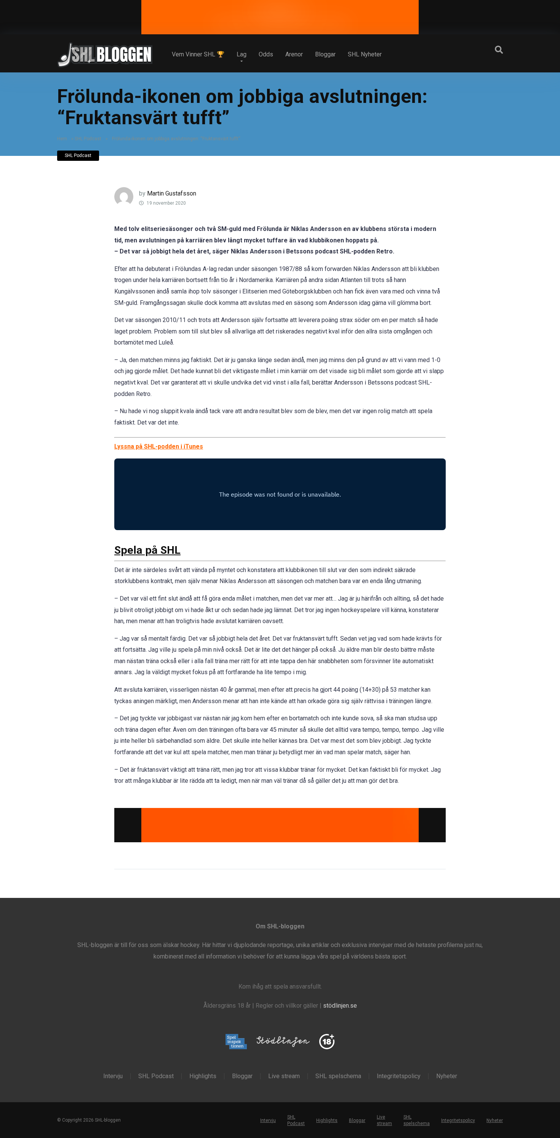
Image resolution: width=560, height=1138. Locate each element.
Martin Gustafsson (171, 193)
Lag (241, 54)
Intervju (113, 1076)
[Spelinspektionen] (236, 1042)
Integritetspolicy (399, 1076)
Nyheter (446, 1076)
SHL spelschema (338, 1076)
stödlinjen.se (340, 1005)
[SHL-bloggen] (104, 51)
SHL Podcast (88, 138)
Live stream (284, 1076)
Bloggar (325, 54)
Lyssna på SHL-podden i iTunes (158, 446)
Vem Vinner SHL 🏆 (198, 54)
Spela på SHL (147, 550)
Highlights (202, 1076)
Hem (62, 138)
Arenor (294, 54)
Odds (266, 54)
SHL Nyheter (365, 54)
